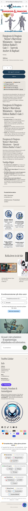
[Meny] (1, 6)
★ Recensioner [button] (26, 256)
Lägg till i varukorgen (15, 72)
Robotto (11, 504)
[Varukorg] (26, 6)
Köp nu (14, 76)
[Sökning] (5, 6)
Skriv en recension (14, 311)
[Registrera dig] (24, 347)
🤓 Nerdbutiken (8, 455)
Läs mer (21, 89)
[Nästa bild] (26, 1)
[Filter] (2, 302)
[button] (24, 505)
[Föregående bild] (1, 1)
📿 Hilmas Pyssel (9, 488)
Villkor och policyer (14, 507)
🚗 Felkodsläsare (8, 477)
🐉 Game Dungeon (7, 466)
